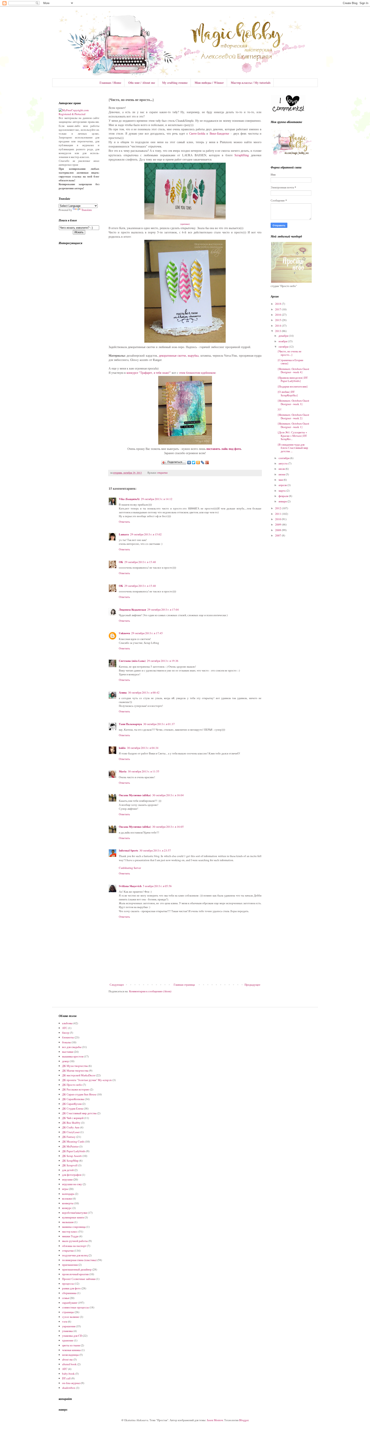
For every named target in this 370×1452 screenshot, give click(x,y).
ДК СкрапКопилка (73, 1099)
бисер (65, 1033)
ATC (64, 1369)
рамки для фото (71, 1288)
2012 (278, 508)
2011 (278, 514)
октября (284, 346)
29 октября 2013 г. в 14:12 (156, 499)
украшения (68, 1326)
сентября (284, 458)
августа (283, 463)
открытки (162, 472)
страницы (68, 1312)
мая (281, 480)
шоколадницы (70, 1355)
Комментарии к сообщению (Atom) (150, 991)
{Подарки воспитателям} (293, 386)
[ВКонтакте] (189, 462)
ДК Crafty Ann (70, 1127)
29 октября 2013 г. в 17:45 (147, 633)
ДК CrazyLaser (71, 1132)
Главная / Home (110, 82)
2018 (278, 304)
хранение (67, 1340)
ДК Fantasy (69, 1137)
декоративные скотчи (172, 355)
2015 (278, 320)
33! (279, 409)
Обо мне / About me (141, 82)
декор (65, 1061)
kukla (122, 748)
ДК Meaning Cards (73, 1141)
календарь (68, 1194)
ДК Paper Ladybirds (73, 1151)
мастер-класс (70, 1231)
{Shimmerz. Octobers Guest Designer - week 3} (293, 402)
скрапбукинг (69, 1303)
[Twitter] (193, 462)
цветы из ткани (71, 1345)
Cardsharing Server (130, 868)
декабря (284, 336)
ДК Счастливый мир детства (79, 1113)
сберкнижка (69, 1293)
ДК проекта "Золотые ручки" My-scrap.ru (87, 1080)
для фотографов (71, 1175)
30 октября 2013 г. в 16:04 (168, 795)
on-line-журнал (71, 1383)
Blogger (243, 1420)
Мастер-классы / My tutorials (250, 82)
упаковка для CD (72, 1336)
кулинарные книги (73, 1217)
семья (65, 1298)
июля (282, 469)
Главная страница (184, 985)
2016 (278, 315)
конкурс (67, 1208)
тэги (64, 1321)
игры (65, 1189)
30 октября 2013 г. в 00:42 (144, 692)
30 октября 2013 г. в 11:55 (143, 771)
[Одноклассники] (198, 462)
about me (67, 1359)
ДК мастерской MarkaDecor (78, 1075)
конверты (67, 1203)
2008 (278, 530)
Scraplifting (241, 155)
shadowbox (68, 1388)
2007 (278, 535)
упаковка (67, 1331)
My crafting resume (175, 82)
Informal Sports (128, 850)
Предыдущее (252, 985)
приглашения (70, 1265)
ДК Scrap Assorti (72, 1156)
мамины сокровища (74, 1227)
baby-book (68, 1373)
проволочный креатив (75, 1274)
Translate (86, 210)
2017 (278, 309)
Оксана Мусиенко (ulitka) (135, 795)
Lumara (124, 534)
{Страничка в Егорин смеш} (290, 361)
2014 (278, 325)
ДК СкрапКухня (72, 1104)
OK (121, 562)
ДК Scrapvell (70, 1165)
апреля (283, 485)
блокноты (68, 1037)
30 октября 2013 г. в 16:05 (168, 827)
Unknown (124, 633)
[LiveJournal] (202, 462)
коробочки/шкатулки (74, 1213)
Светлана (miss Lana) (132, 661)
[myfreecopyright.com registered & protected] (79, 114)
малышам (67, 1222)
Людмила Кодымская (132, 609)
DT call (66, 1378)
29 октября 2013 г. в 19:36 (162, 661)
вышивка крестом (72, 1056)
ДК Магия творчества (75, 1070)
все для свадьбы (71, 1047)
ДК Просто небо (72, 1085)
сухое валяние (70, 1317)
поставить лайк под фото (223, 448)
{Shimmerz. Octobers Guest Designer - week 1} (293, 425)
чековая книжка (71, 1350)
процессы (68, 1283)
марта (282, 491)
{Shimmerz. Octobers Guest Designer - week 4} (293, 370)
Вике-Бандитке (219, 133)
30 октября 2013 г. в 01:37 (159, 724)
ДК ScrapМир (70, 1160)
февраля (284, 496)
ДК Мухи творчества (75, 1066)
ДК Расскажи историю (75, 1089)
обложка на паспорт (74, 1246)
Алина (123, 692)
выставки (67, 1052)
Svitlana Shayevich (130, 886)
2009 (278, 524)
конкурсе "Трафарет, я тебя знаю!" (149, 373)
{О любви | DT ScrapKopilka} (288, 393)
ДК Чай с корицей (73, 1118)
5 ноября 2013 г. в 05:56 (157, 886)
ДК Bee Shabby (71, 1123)
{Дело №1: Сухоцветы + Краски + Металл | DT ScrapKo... (292, 435)
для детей (68, 1170)
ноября (283, 341)
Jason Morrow (215, 1420)
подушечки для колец (75, 1255)
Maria (123, 771)
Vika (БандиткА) (129, 499)
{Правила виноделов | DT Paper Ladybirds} (293, 379)
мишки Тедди (70, 1236)
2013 (278, 331)
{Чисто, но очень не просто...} (289, 353)
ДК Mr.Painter (70, 1146)
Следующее (117, 985)
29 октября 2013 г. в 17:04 (163, 609)
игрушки (67, 1179)
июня (282, 474)
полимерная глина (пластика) (79, 1260)
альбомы (67, 1023)
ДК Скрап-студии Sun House (79, 1094)
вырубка (193, 355)
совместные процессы (75, 1307)
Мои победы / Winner (209, 82)
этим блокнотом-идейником (197, 373)
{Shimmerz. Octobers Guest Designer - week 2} (293, 416)
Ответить (124, 522)
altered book (69, 1364)
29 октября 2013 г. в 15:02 (146, 534)
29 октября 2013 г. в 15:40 (140, 562)
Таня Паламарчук (130, 724)
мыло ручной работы (75, 1241)
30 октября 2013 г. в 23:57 (155, 850)
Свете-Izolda (197, 133)
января (283, 501)
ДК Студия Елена (72, 1108)
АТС (64, 1028)
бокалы (66, 1042)
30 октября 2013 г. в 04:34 (142, 748)
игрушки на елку (72, 1184)
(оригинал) (185, 223)
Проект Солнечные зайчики (78, 1279)
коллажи (67, 1198)
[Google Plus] (207, 462)
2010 (278, 519)
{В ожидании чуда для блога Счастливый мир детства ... (293, 448)
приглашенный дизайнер (77, 1269)
